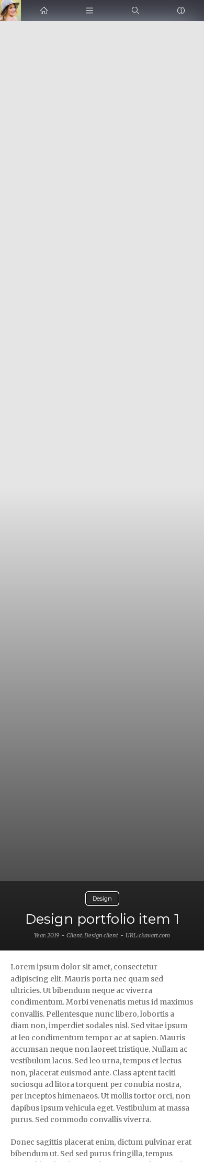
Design (102, 898)
